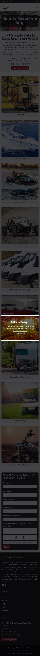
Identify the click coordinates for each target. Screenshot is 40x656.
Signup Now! (20, 333)
